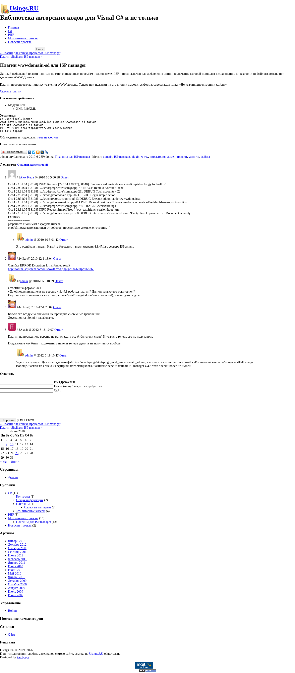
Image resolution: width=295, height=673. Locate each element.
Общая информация (29, 500)
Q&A (11, 634)
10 (11, 444)
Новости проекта (20, 42)
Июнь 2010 (15, 570)
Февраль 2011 (17, 559)
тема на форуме (47, 137)
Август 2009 (16, 588)
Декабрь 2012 (17, 544)
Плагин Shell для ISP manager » (21, 56)
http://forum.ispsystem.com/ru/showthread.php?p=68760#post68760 (51, 269)
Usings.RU (24, 8)
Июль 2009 (15, 591)
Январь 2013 (16, 541)
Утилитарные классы (30, 511)
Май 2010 (14, 573)
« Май (4, 461)
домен (171, 156)
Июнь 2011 (15, 555)
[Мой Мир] (42, 152)
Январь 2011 (16, 562)
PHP (11, 34)
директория (158, 156)
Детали (13, 477)
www (144, 156)
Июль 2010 (15, 566)
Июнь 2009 (15, 595)
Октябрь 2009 (17, 584)
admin (29, 239)
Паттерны (23, 503)
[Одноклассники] (38, 152)
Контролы (23, 496)
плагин (182, 156)
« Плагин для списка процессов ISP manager (30, 53)
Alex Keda (27, 177)
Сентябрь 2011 (18, 551)
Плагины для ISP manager (72, 156)
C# (10, 31)
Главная (13, 27)
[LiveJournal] (46, 152)
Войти (12, 610)
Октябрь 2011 (17, 548)
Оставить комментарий (32, 164)
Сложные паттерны (37, 507)
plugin (135, 156)
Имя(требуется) (64, 382)
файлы (205, 156)
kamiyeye (23, 657)
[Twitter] (34, 152)
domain (107, 156)
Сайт (57, 390)
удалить (194, 156)
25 (16, 453)
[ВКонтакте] (29, 152)
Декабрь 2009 (17, 580)
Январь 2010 (16, 577)
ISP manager (122, 156)
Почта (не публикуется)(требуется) (78, 386)
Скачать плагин (10, 91)
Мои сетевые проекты (23, 38)
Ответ (65, 177)
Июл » (15, 461)
